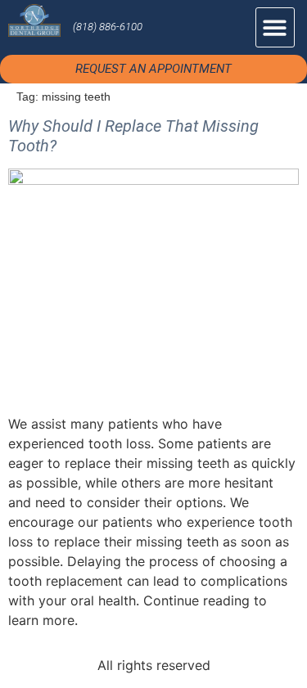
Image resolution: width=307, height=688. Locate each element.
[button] (275, 27)
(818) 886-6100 (107, 26)
